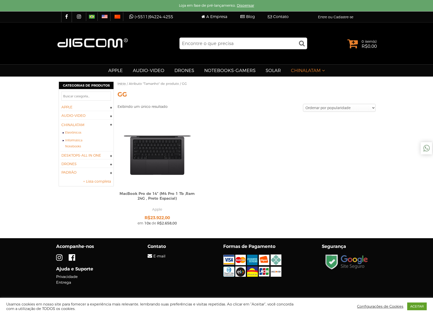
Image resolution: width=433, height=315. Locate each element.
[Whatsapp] (426, 148)
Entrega (63, 282)
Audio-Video (148, 70)
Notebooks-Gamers (230, 70)
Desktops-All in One (81, 155)
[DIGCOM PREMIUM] (92, 43)
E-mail (159, 256)
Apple (115, 70)
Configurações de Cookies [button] (380, 306)
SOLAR (273, 70)
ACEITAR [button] (417, 306)
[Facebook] (67, 17)
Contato (281, 17)
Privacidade (67, 276)
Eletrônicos (73, 132)
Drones (184, 70)
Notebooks (73, 146)
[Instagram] (79, 17)
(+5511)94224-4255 (154, 17)
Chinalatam (306, 70)
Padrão (68, 172)
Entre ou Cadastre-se (335, 17)
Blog (250, 17)
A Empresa (216, 17)
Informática (73, 140)
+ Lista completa (97, 181)
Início (122, 84)
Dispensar (245, 5)
